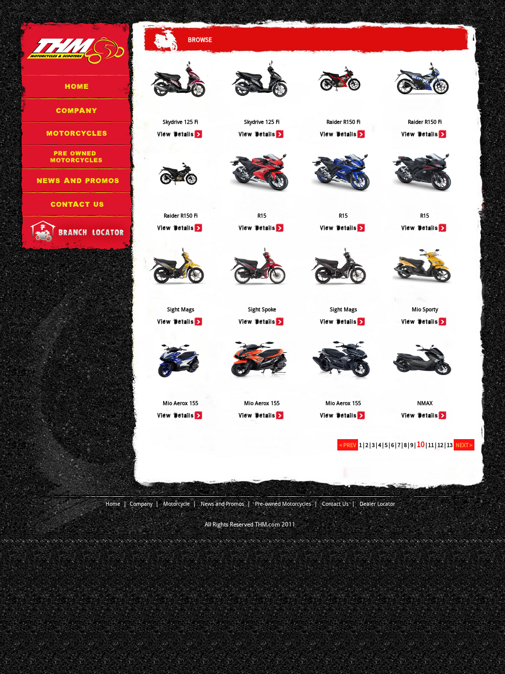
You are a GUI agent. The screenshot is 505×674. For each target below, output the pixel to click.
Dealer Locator (377, 504)
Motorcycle (176, 504)
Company (141, 504)
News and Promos (222, 504)
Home (113, 504)
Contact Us (335, 504)
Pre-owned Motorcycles (283, 504)
